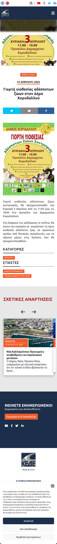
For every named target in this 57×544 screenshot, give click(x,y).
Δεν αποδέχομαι (28, 529)
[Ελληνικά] (2, 3)
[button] (52, 485)
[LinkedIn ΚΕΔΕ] (55, 3)
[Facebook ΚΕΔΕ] (44, 3)
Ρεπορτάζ (8, 258)
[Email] (29, 111)
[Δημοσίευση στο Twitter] (11, 111)
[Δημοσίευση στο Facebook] (46, 111)
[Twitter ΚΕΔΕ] (49, 3)
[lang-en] (7, 3)
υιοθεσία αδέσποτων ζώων (17, 276)
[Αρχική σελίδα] (5, 13)
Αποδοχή (28, 521)
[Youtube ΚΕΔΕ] (38, 3)
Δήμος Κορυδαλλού (13, 271)
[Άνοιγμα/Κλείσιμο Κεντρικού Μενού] (53, 13)
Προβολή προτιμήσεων (28, 537)
